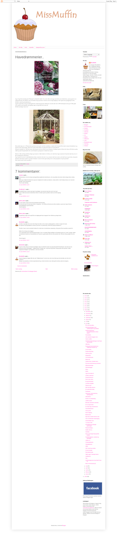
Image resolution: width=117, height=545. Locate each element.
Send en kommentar (22, 266)
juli (86, 321)
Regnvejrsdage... (89, 427)
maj (87, 466)
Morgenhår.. (88, 355)
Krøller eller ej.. (89, 429)
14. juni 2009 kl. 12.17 (24, 196)
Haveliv (21, 165)
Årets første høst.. (89, 452)
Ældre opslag (74, 269)
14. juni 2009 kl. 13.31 (24, 209)
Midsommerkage (89, 365)
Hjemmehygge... (89, 367)
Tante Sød (87, 238)
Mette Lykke (22, 200)
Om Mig (20, 47)
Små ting (86, 144)
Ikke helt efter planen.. (90, 387)
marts (87, 470)
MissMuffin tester (88, 142)
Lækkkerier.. (88, 456)
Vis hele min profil (87, 82)
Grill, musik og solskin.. (90, 448)
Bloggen (86, 124)
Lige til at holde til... (89, 373)
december (88, 311)
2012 (85, 303)
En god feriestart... (89, 381)
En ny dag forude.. (89, 404)
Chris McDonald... (89, 357)
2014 (85, 299)
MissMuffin (21, 222)
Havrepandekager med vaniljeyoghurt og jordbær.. (92, 328)
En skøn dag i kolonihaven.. (91, 406)
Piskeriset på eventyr (90, 223)
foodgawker (87, 208)
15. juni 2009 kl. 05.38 (24, 263)
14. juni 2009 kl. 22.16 (24, 251)
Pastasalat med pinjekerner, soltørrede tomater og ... (91, 347)
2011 (85, 305)
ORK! (86, 446)
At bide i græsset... (89, 375)
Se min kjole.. (88, 349)
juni (87, 323)
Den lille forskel (87, 126)
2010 (85, 307)
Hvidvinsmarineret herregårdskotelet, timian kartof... (91, 332)
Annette (21, 175)
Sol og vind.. (88, 410)
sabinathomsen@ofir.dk (88, 507)
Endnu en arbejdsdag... (90, 398)
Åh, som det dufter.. (89, 325)
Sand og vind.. (88, 353)
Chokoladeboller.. (89, 442)
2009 (85, 309)
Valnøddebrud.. (89, 444)
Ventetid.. (87, 431)
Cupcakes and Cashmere (91, 202)
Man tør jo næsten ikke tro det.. (92, 416)
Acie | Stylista (88, 191)
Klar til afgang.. (88, 412)
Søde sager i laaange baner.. (92, 454)
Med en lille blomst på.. (90, 463)
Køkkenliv (86, 138)
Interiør (85, 133)
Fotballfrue (87, 212)
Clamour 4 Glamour (89, 195)
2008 (85, 476)
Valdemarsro (88, 242)
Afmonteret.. (88, 396)
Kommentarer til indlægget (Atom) (29, 271)
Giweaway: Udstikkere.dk (94, 255)
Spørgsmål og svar (40, 47)
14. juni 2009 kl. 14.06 (24, 217)
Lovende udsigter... (89, 383)
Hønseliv (86, 131)
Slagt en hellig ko (89, 234)
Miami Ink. (87, 359)
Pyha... (87, 369)
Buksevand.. (88, 414)
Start (46, 269)
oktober (87, 315)
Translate (94, 56)
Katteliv (86, 137)
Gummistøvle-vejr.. (89, 420)
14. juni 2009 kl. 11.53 (24, 184)
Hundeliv (86, 130)
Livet (85, 140)
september (88, 317)
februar (87, 472)
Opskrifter (31, 47)
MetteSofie (21, 244)
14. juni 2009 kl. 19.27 (24, 240)
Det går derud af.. (89, 377)
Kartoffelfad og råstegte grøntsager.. (90, 425)
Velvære (86, 145)
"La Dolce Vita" (88, 422)
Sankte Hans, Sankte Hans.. (91, 361)
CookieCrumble (88, 198)
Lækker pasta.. (88, 400)
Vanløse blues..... (89, 246)
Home (15, 47)
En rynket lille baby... (90, 389)
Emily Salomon (88, 205)
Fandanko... (88, 391)
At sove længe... (89, 450)
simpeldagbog (88, 231)
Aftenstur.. (87, 344)
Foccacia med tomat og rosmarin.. (93, 363)
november (88, 313)
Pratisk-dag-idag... (89, 351)
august (87, 319)
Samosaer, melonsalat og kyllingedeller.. (91, 394)
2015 (85, 297)
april (87, 468)
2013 (85, 301)
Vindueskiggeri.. (95, 265)
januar (87, 474)
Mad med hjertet (89, 219)
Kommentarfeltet (88, 262)
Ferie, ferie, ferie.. (89, 379)
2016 (85, 295)
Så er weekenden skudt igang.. (92, 418)
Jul (85, 135)
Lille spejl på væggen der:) (91, 337)
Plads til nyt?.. (88, 385)
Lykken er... (88, 440)
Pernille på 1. (22, 189)
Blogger (64, 525)
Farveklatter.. (88, 335)
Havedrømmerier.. (89, 408)
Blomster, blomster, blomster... (92, 402)
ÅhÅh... (87, 371)
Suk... (86, 458)
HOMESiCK (87, 216)
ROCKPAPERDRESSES (90, 227)
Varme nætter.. (88, 339)
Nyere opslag (19, 269)
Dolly (26, 47)
